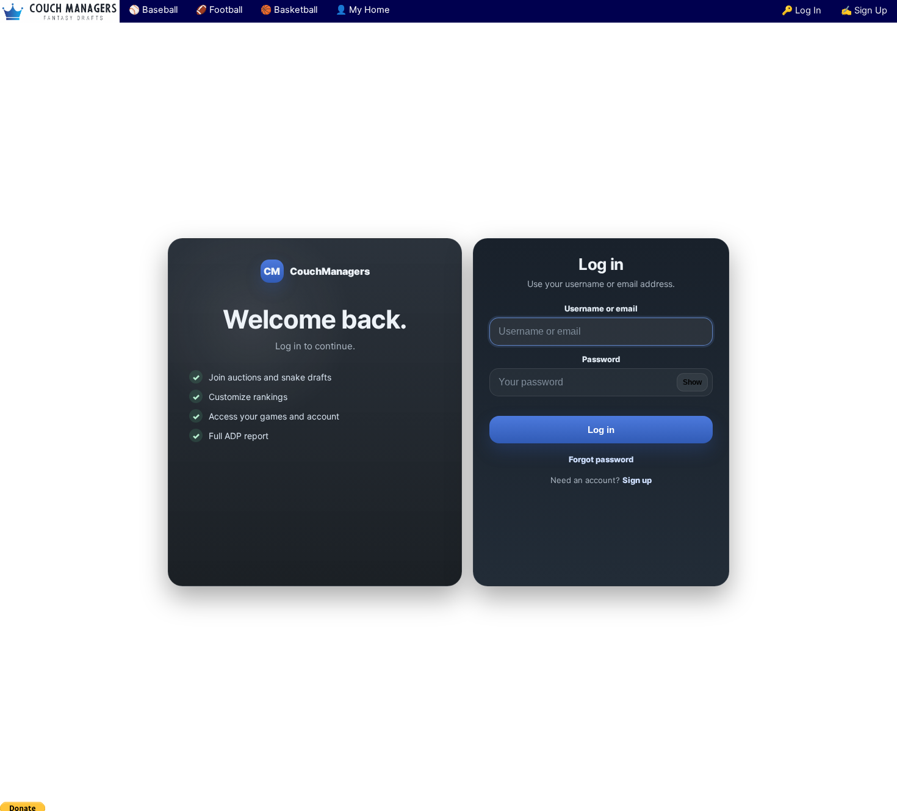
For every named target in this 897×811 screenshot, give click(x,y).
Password (601, 359)
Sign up (637, 480)
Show (692, 382)
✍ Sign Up (864, 10)
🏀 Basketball (289, 9)
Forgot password (601, 459)
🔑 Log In (801, 10)
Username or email (601, 308)
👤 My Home (363, 9)
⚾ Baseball (153, 9)
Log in (601, 429)
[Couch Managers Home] (60, 11)
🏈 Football (219, 9)
